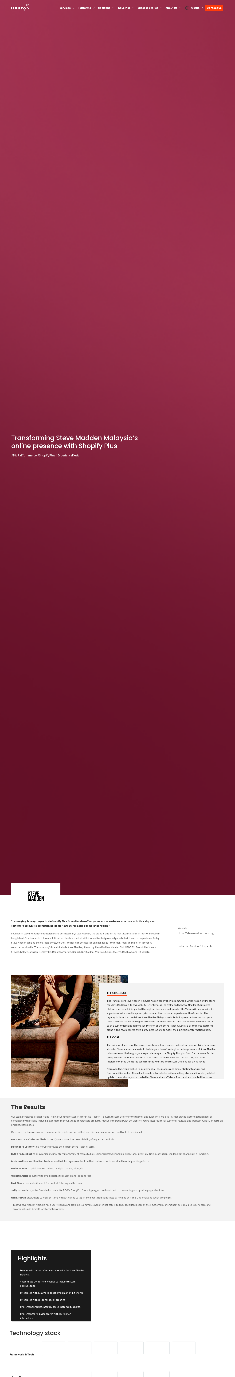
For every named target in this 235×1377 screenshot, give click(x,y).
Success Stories (147, 8)
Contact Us (214, 8)
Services (65, 8)
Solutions (104, 8)
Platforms (84, 8)
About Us (171, 8)
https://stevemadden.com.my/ (196, 933)
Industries (124, 8)
